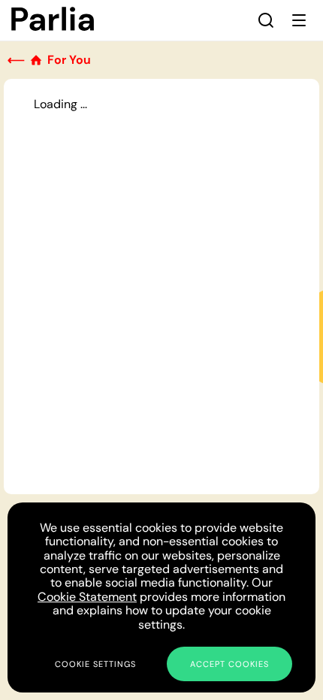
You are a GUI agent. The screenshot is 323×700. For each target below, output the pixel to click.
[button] (265, 20)
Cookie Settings (95, 664)
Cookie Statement (87, 597)
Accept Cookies (229, 664)
